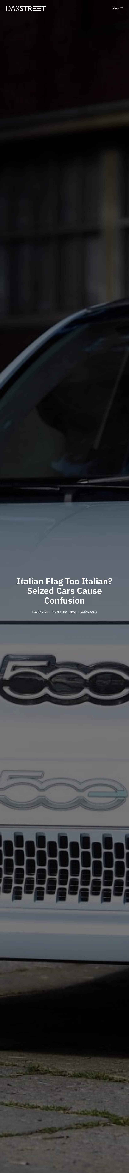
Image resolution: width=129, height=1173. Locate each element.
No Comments (88, 611)
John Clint (61, 611)
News (73, 611)
